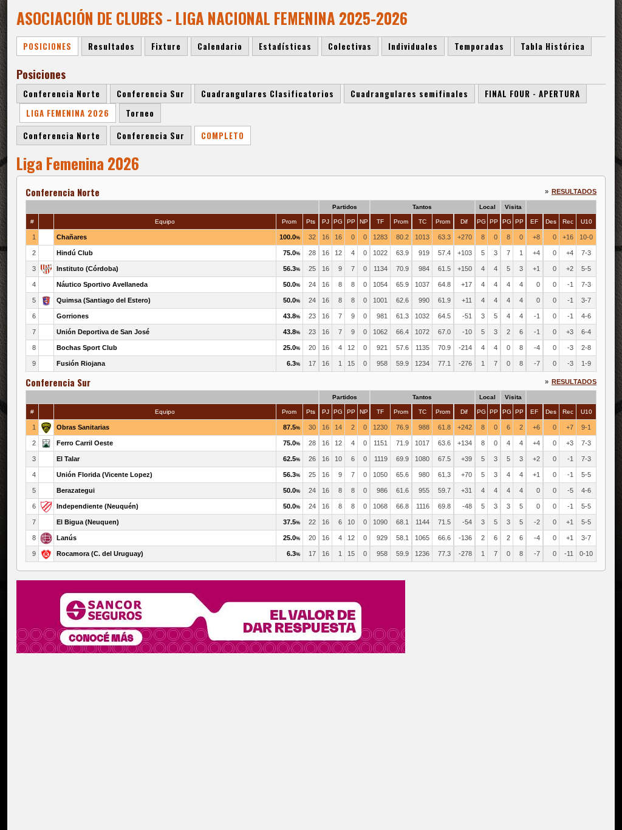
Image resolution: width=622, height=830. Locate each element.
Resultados (574, 191)
